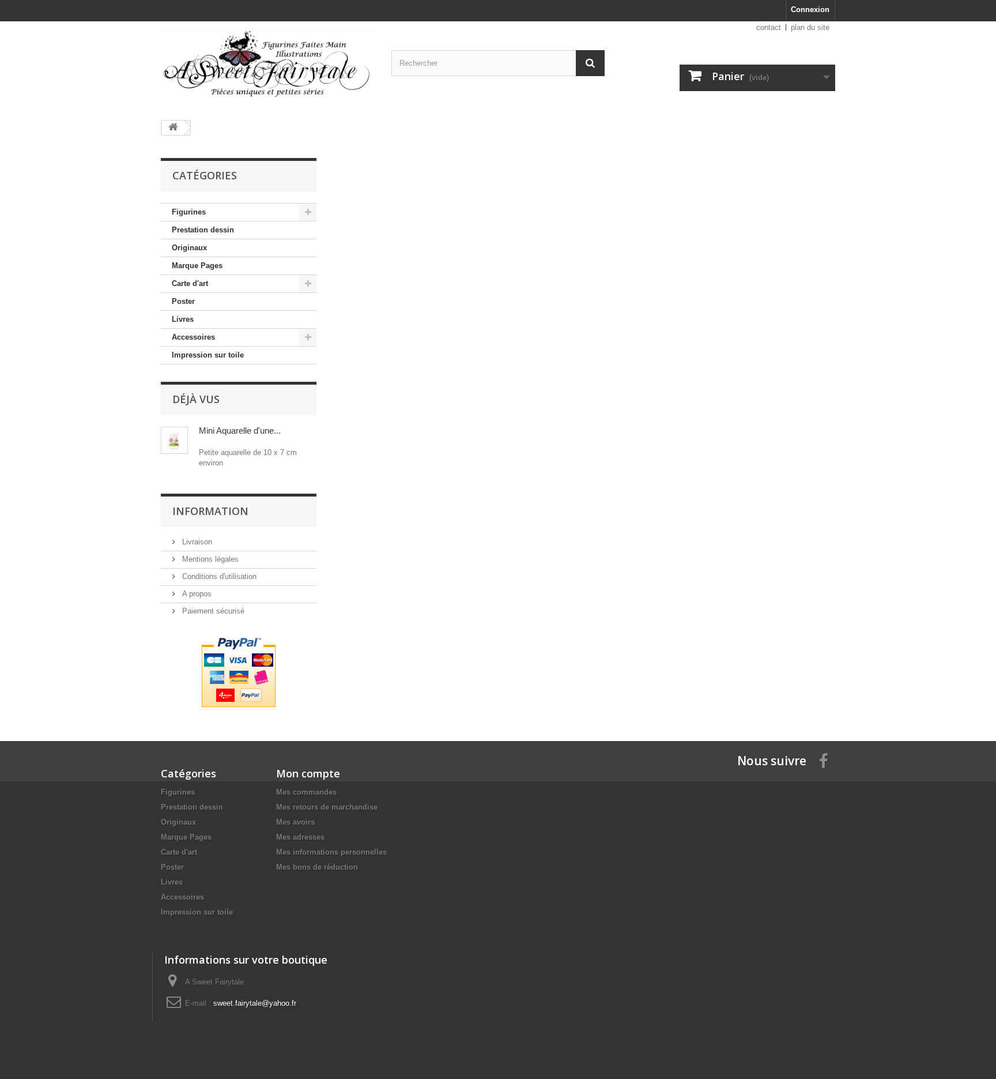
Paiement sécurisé (212, 611)
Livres (183, 319)
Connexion (810, 9)
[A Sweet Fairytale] (267, 66)
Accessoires (193, 337)
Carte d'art (190, 283)
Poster (183, 301)
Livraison (196, 541)
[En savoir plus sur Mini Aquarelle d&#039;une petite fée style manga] (174, 440)
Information (210, 511)
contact (768, 27)
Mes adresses (300, 837)
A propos (196, 593)
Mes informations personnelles (331, 852)
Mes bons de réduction (317, 867)
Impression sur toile (208, 355)
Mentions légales (209, 559)
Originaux (189, 247)
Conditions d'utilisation (218, 576)
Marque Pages (197, 265)
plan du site (810, 27)
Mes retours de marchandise (327, 807)
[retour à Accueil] (173, 128)
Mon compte (308, 773)
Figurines (189, 212)
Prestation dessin (203, 229)
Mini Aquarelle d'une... (240, 430)
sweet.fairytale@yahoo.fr (254, 1003)
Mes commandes (306, 792)
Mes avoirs (295, 822)
